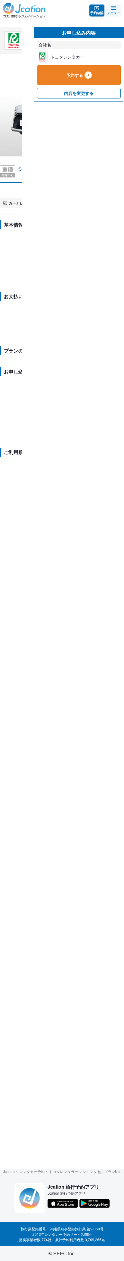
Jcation (9, 1171)
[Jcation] (24, 10)
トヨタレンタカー (63, 1171)
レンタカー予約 (32, 1171)
